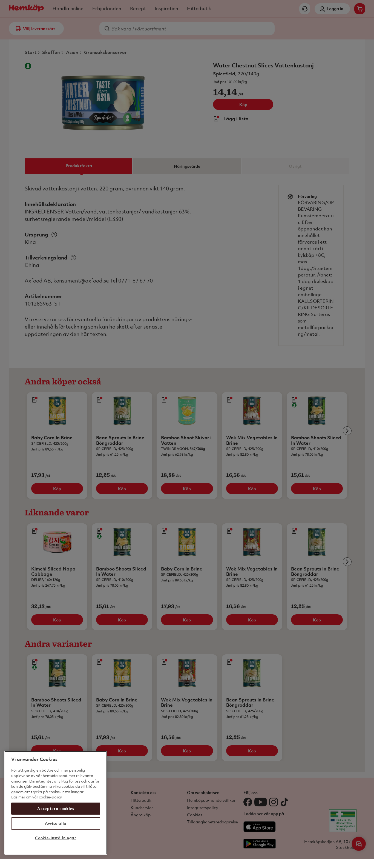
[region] (55, 803)
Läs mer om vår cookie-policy (36, 797)
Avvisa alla (56, 823)
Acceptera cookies (55, 808)
